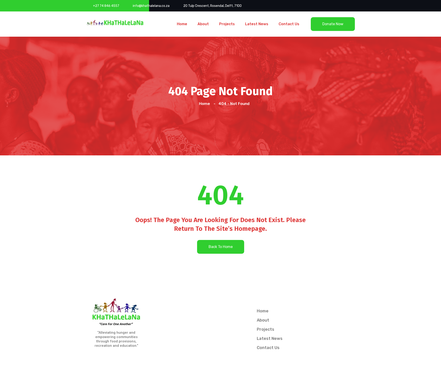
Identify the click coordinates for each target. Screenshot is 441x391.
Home (182, 24)
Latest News (256, 24)
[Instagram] (111, 358)
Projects (227, 24)
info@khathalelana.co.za (151, 6)
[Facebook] (100, 358)
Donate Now (332, 24)
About (203, 24)
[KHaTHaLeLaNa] (115, 22)
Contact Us (289, 24)
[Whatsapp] (122, 358)
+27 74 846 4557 (106, 6)
